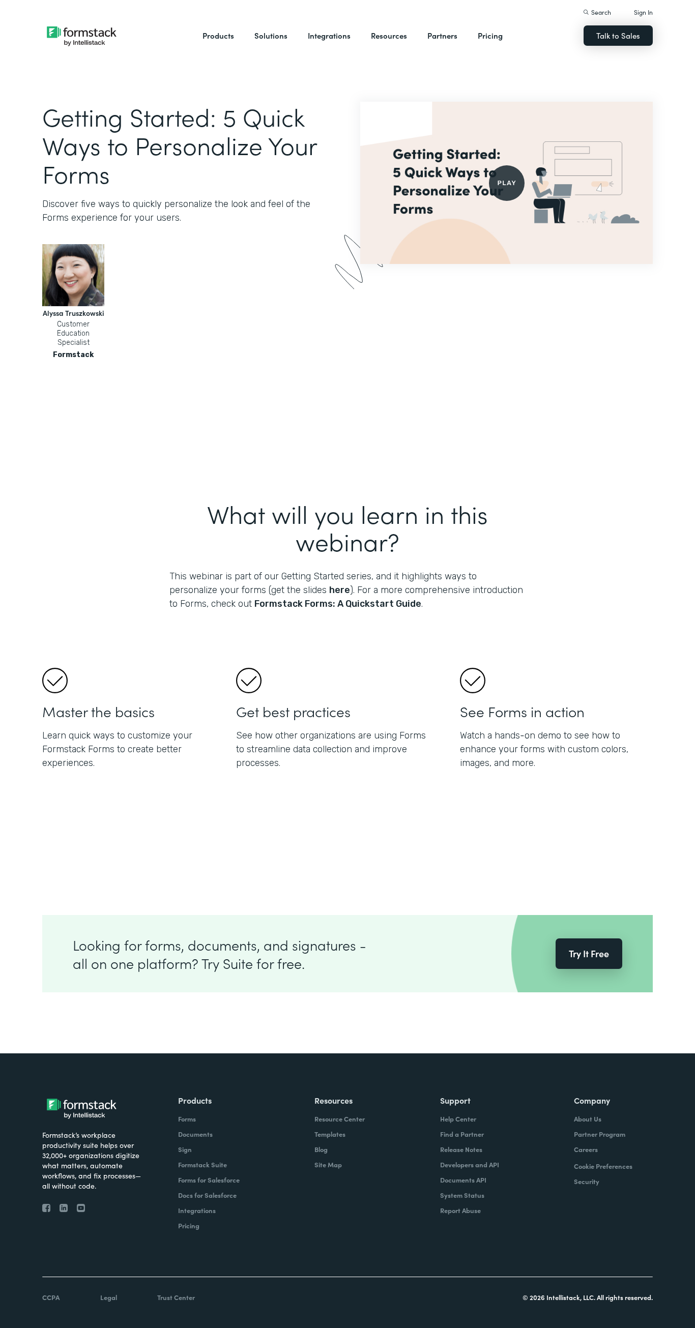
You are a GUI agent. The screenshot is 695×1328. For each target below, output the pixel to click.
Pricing (490, 35)
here (339, 590)
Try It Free (589, 953)
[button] (218, 35)
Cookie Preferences (603, 1166)
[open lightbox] (506, 183)
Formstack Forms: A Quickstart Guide (337, 603)
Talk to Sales (618, 35)
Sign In (643, 12)
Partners (442, 35)
